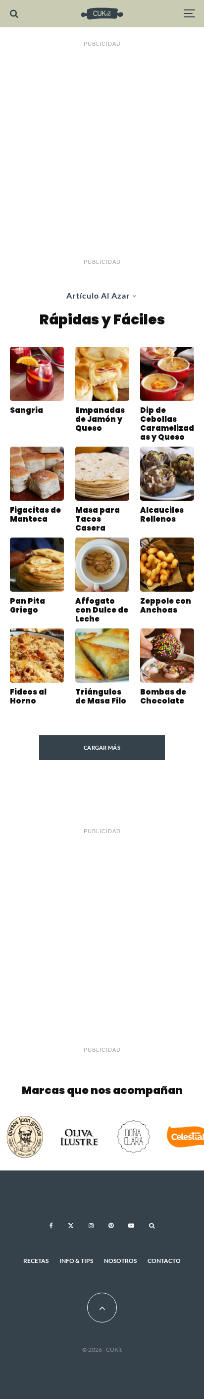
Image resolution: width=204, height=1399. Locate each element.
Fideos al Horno (28, 696)
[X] (70, 1225)
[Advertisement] (102, 153)
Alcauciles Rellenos (162, 515)
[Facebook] (51, 1225)
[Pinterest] (111, 1225)
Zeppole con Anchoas (165, 606)
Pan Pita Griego (27, 606)
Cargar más (102, 747)
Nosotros (120, 1260)
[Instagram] (91, 1225)
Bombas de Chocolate (163, 696)
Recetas (36, 1260)
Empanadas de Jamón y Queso (100, 419)
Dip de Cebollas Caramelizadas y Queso (167, 424)
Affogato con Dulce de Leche (101, 610)
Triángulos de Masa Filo (100, 696)
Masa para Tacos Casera (97, 519)
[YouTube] (131, 1225)
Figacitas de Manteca (35, 515)
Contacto (164, 1260)
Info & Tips (76, 1260)
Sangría (26, 410)
